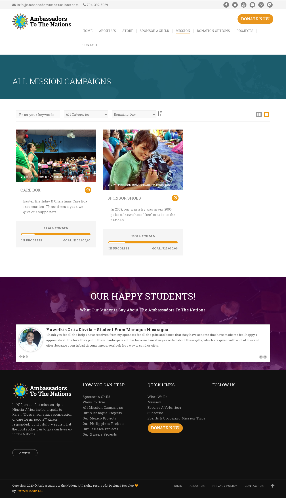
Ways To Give (94, 402)
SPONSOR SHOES (124, 198)
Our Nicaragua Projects (102, 413)
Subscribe (155, 413)
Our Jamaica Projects (100, 429)
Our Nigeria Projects (100, 434)
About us (25, 453)
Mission (154, 402)
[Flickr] (252, 4)
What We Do (157, 396)
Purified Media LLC (30, 491)
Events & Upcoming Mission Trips (176, 418)
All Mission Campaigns (103, 407)
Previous (261, 357)
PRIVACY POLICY (224, 486)
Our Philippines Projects (103, 423)
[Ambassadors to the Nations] (42, 20)
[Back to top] (272, 485)
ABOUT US (197, 486)
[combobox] (86, 114)
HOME (177, 486)
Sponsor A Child (96, 396)
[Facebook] (226, 4)
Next (265, 357)
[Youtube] (244, 4)
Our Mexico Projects (99, 418)
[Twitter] (235, 4)
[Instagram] (270, 4)
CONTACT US (254, 486)
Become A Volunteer (164, 407)
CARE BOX (30, 190)
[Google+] (261, 4)
